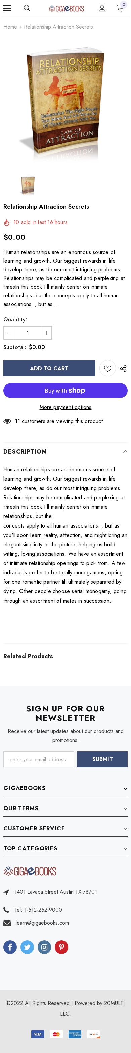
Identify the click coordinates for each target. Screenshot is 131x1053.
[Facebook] (10, 947)
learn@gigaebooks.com (42, 923)
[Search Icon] (34, 8)
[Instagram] (44, 947)
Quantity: (15, 319)
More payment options (66, 407)
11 (17, 421)
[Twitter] (27, 947)
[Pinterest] (61, 947)
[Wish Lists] (107, 368)
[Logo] (66, 8)
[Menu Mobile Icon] (7, 8)
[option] (65, 102)
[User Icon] (102, 8)
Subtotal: (14, 347)
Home (10, 27)
